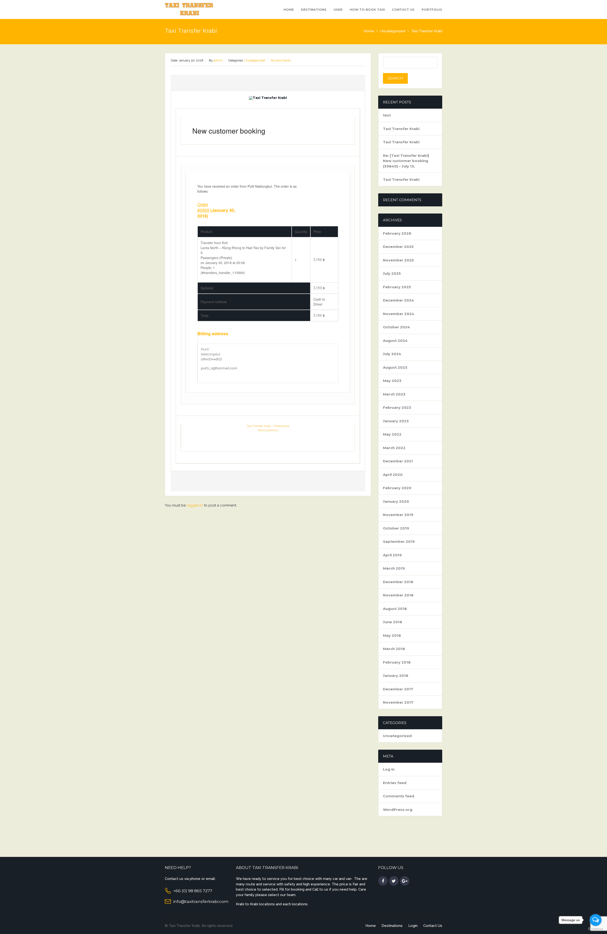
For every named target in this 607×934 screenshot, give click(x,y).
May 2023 (392, 380)
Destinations (313, 9)
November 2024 (398, 313)
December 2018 (398, 582)
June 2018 (392, 622)
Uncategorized (392, 31)
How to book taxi (367, 9)
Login (413, 926)
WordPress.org (397, 809)
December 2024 (398, 300)
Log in (389, 769)
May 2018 (392, 635)
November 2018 (398, 595)
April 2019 (392, 555)
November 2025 (398, 260)
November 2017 (398, 702)
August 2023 (395, 367)
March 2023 (394, 394)
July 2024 (392, 354)
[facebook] (383, 881)
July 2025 (392, 273)
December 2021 (398, 461)
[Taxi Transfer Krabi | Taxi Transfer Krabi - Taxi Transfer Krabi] (190, 9)
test (387, 115)
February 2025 (397, 287)
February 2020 (397, 488)
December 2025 (398, 246)
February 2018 (397, 662)
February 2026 (397, 233)
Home (289, 9)
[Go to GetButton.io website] (595, 929)
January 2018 (395, 675)
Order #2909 (203, 207)
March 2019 (394, 568)
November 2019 (398, 514)
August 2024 (395, 340)
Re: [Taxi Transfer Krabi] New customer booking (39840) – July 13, (406, 160)
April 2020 (393, 474)
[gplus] (404, 881)
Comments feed (398, 796)
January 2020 (396, 501)
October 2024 (396, 327)
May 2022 (392, 434)
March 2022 (394, 448)
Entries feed (394, 783)
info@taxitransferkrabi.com (201, 901)
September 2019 (399, 541)
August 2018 (395, 608)
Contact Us (403, 9)
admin (218, 60)
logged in (195, 505)
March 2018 (394, 648)
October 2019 (396, 528)
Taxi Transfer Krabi (401, 128)
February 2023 (397, 407)
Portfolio (432, 9)
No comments (281, 60)
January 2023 (396, 421)
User (338, 9)
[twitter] (394, 881)
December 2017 (398, 689)
